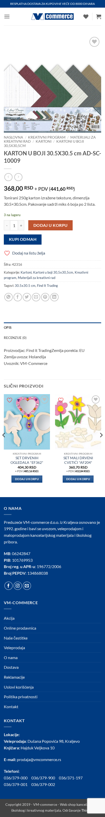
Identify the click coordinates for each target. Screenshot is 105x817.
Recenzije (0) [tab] (15, 338)
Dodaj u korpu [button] (27, 479)
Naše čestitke (16, 637)
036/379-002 (45, 784)
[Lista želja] (85, 16)
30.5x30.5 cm (25, 286)
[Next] (101, 445)
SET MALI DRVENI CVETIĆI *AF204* (78, 460)
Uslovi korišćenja (19, 687)
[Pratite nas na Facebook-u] (8, 586)
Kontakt (11, 706)
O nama (11, 657)
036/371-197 (71, 777)
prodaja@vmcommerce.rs (39, 759)
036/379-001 (17, 784)
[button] (7, 16)
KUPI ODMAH (23, 239)
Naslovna (13, 137)
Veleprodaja (14, 647)
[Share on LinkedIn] (54, 297)
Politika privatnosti (20, 696)
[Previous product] (18, 177)
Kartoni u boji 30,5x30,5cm (53, 272)
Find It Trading (47, 286)
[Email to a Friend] (36, 297)
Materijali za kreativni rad (36, 278)
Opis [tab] (7, 327)
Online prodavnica (20, 628)
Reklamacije (14, 677)
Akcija (9, 618)
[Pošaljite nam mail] (27, 586)
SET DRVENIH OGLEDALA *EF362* (26, 460)
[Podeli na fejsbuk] (18, 297)
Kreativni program (46, 137)
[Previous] (4, 445)
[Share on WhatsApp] (8, 297)
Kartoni (43, 141)
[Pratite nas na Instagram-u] (18, 586)
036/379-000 (17, 777)
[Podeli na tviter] (27, 297)
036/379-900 (43, 777)
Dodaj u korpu (50, 225)
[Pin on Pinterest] (45, 297)
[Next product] (8, 177)
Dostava (11, 667)
